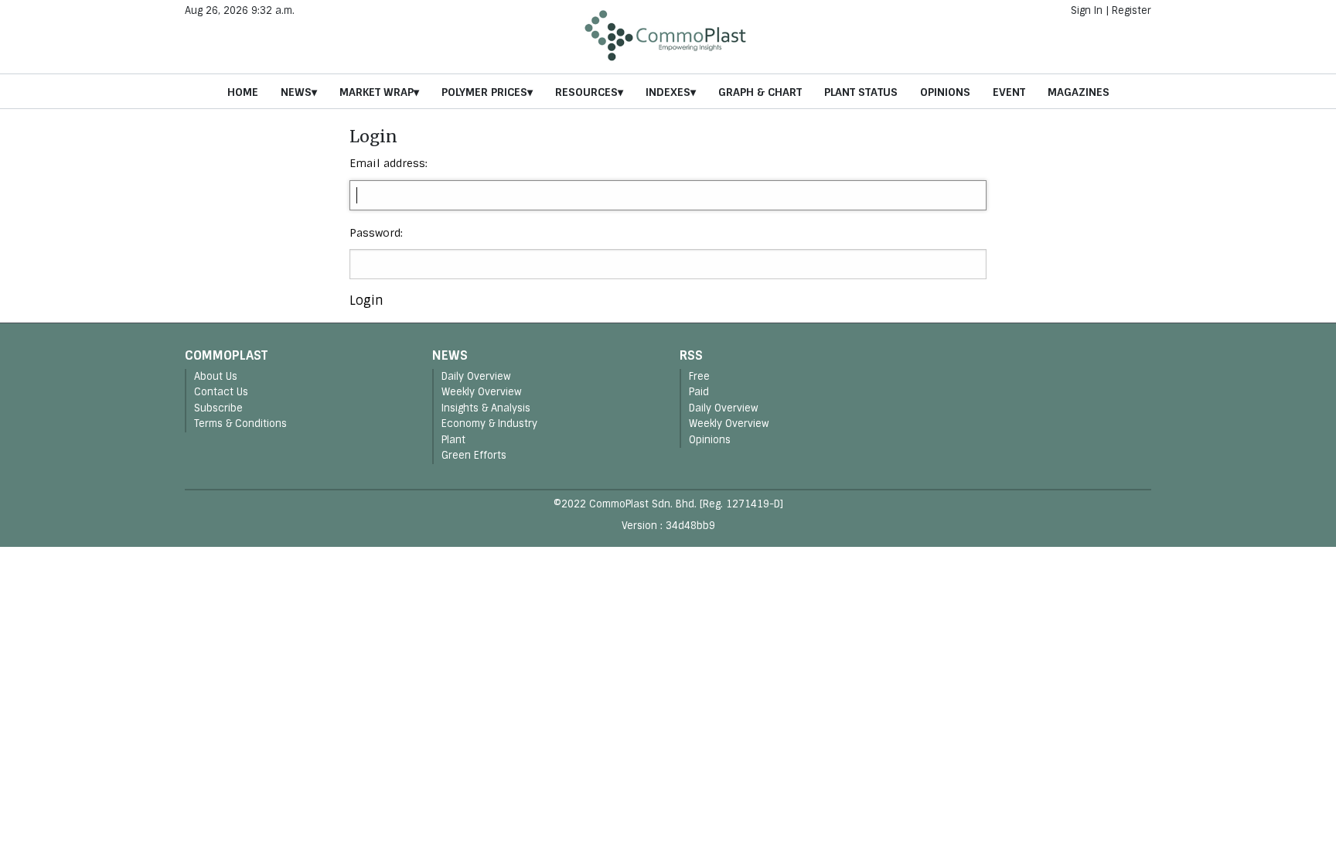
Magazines (1078, 92)
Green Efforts (473, 455)
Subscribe (218, 408)
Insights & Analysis (485, 408)
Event (1009, 92)
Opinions (945, 92)
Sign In (1087, 10)
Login (366, 300)
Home (242, 92)
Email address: (388, 163)
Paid (699, 391)
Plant (453, 439)
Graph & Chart (760, 92)
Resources (586, 92)
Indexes (668, 92)
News (296, 92)
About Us (215, 376)
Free (699, 376)
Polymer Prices (484, 92)
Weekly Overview (481, 391)
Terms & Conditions (240, 423)
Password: (376, 233)
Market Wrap (376, 92)
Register (1131, 10)
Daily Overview (476, 376)
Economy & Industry (489, 423)
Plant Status (861, 92)
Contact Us (221, 391)
